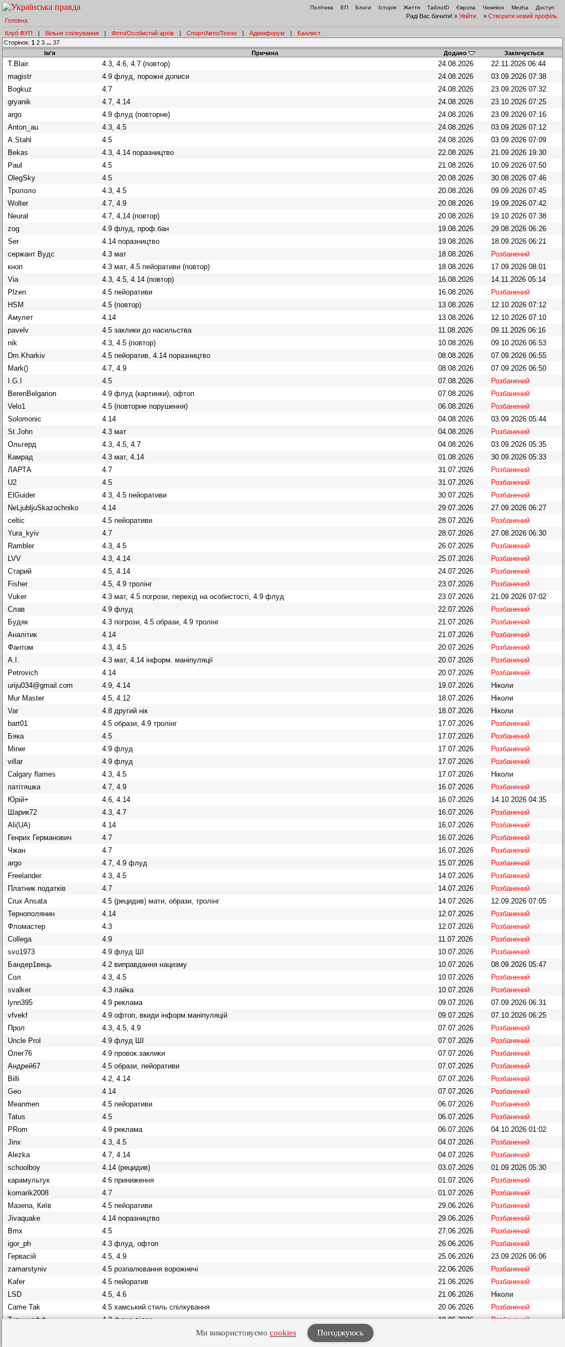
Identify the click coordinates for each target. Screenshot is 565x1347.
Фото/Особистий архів (142, 33)
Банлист (309, 33)
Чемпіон (493, 7)
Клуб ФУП (19, 33)
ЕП (344, 7)
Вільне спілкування (72, 33)
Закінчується (523, 53)
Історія (387, 7)
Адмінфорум (267, 33)
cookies (283, 1332)
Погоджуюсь (340, 1332)
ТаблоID (438, 7)
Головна (16, 20)
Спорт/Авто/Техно (211, 33)
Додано (455, 53)
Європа (466, 7)
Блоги (363, 7)
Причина (265, 53)
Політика (321, 7)
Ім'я (49, 53)
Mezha (520, 7)
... (49, 42)
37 (56, 42)
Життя (411, 7)
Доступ (545, 7)
